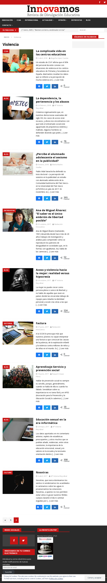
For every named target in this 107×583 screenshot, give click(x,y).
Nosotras (42, 472)
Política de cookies (56, 578)
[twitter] (104, 2)
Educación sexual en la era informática (51, 421)
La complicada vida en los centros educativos (51, 52)
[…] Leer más (58, 80)
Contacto (6, 25)
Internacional (31, 20)
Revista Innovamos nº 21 (47, 536)
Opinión (62, 20)
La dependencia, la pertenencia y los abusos (52, 99)
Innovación (7, 20)
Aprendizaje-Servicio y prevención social (51, 368)
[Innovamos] (53, 16)
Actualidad (47, 20)
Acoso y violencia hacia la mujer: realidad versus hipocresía (52, 273)
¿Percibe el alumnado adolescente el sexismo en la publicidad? (51, 157)
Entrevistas (76, 20)
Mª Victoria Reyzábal (59, 476)
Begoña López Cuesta (59, 58)
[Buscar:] (91, 30)
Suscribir (8, 572)
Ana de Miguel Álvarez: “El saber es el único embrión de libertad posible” (51, 215)
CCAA (19, 20)
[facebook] (99, 2)
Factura (41, 323)
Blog (88, 20)
